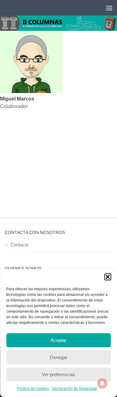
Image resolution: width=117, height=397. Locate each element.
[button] (108, 277)
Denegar (58, 357)
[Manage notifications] (102, 383)
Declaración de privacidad (74, 388)
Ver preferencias (58, 374)
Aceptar (58, 340)
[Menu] (109, 8)
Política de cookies (33, 388)
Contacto (19, 244)
